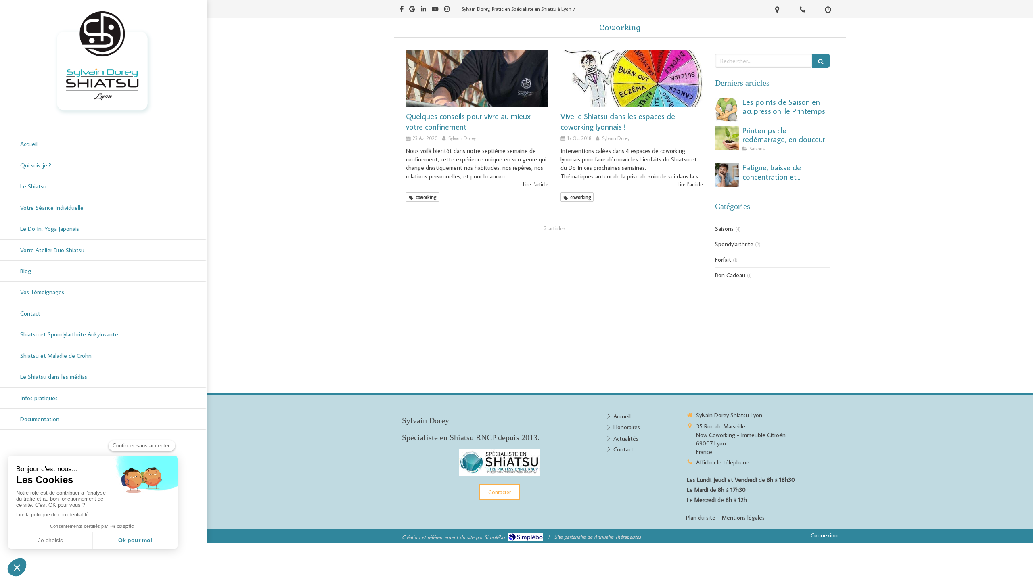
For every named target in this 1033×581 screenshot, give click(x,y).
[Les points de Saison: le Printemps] (727, 110)
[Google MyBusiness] (412, 10)
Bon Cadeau (730, 275)
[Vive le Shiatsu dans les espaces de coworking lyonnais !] (631, 78)
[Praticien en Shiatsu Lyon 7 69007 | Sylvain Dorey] (103, 62)
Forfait (723, 259)
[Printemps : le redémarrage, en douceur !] (727, 138)
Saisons (724, 228)
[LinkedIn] (423, 10)
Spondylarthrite (734, 244)
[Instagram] (447, 10)
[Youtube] (435, 10)
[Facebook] (402, 10)
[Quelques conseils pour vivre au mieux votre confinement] (477, 78)
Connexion (824, 535)
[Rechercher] (821, 61)
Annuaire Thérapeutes (617, 536)
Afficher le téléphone (722, 462)
